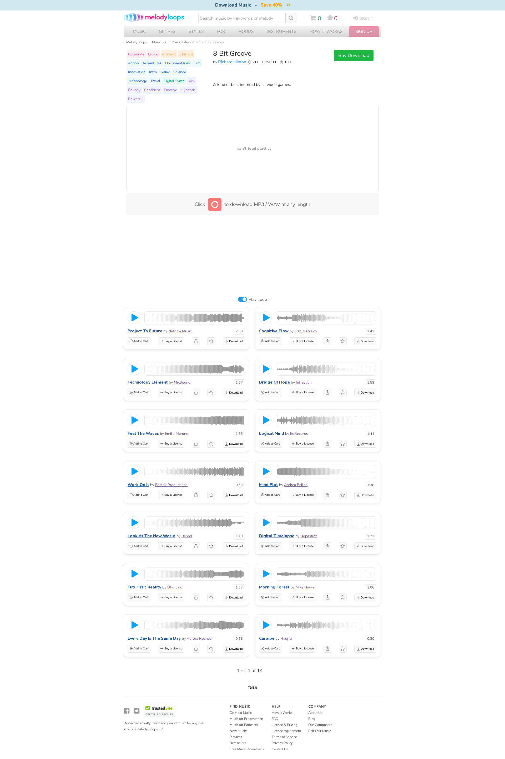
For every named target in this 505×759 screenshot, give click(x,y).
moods (246, 31)
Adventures (152, 63)
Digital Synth (174, 81)
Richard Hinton (232, 62)
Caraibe (266, 638)
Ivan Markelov (306, 331)
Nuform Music (180, 331)
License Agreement (286, 731)
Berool (186, 536)
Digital (153, 54)
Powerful (135, 98)
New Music (238, 731)
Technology (137, 81)
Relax (165, 72)
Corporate (136, 54)
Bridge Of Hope (274, 382)
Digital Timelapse (276, 536)
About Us (315, 712)
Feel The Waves (143, 433)
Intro (153, 72)
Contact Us (280, 749)
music (139, 31)
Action (133, 63)
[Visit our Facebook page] (126, 710)
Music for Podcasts (244, 724)
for (221, 31)
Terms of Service (284, 737)
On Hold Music (241, 712)
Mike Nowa (305, 587)
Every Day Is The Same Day (154, 638)
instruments (281, 31)
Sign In (367, 18)
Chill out (186, 54)
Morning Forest (274, 587)
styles (196, 31)
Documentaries (177, 63)
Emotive (170, 89)
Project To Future (145, 331)
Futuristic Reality (144, 587)
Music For (159, 42)
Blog (311, 718)
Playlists (236, 737)
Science (179, 72)
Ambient (169, 54)
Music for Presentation (246, 718)
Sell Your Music (319, 731)
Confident (152, 89)
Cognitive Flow (274, 331)
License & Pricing (284, 724)
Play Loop (258, 299)
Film (197, 63)
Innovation (136, 72)
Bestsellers (238, 743)
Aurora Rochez (199, 638)
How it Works (326, 31)
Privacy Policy (282, 743)
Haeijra (286, 638)
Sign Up (363, 31)
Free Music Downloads (247, 749)
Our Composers (320, 724)
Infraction (304, 382)
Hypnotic (188, 89)
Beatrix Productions (171, 484)
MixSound (182, 382)
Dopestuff (308, 536)
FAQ (275, 718)
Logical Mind (271, 433)
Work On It (138, 484)
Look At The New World (151, 536)
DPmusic (174, 587)
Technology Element (148, 382)
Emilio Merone (176, 433)
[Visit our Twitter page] (136, 710)
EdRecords (299, 433)
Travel (155, 81)
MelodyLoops (136, 42)
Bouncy (134, 89)
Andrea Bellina (295, 484)
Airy (191, 81)
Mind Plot (268, 484)
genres (167, 31)
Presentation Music (186, 42)
